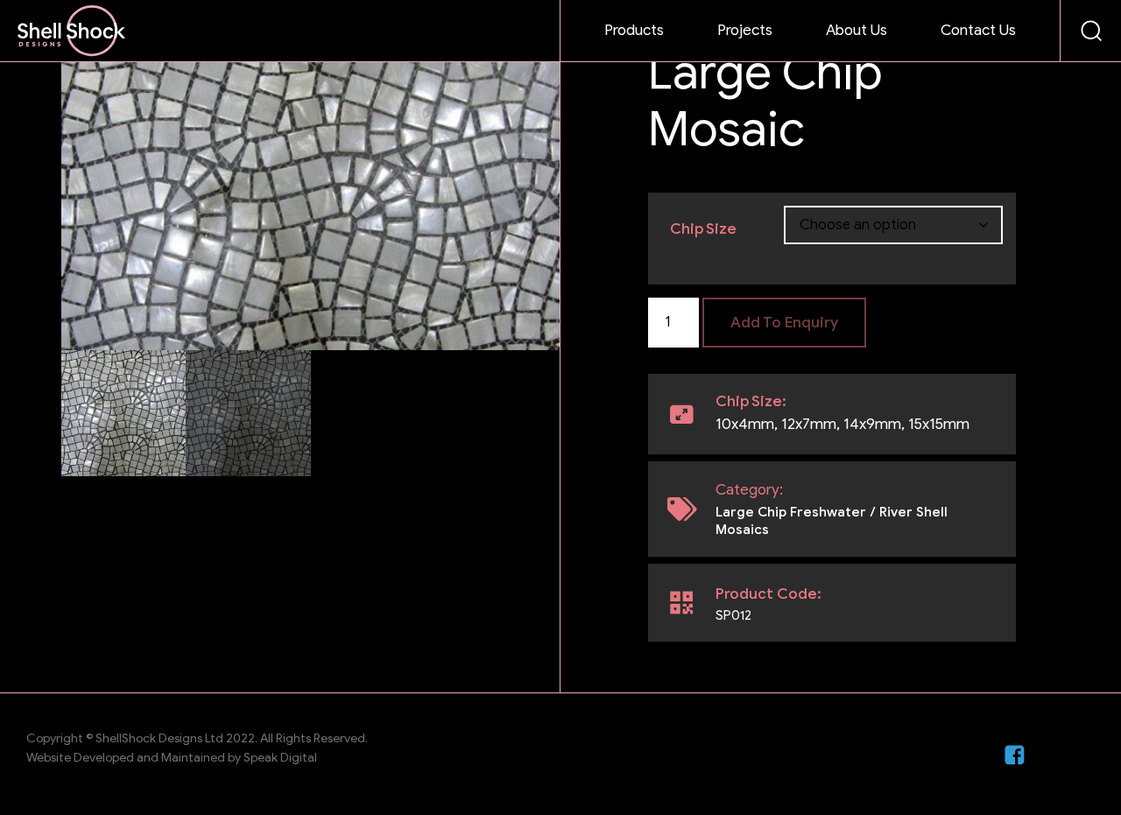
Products (634, 30)
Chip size (703, 229)
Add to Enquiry (784, 322)
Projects (744, 30)
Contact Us (978, 30)
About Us (856, 30)
